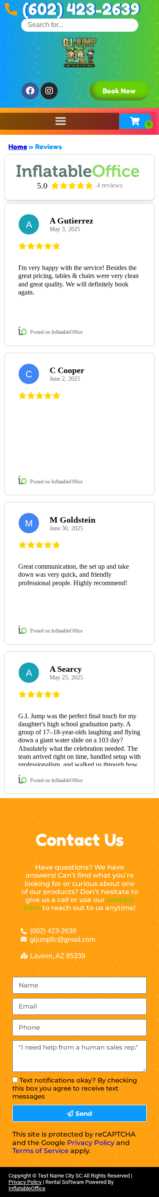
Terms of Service (40, 1151)
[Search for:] (79, 24)
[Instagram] (49, 90)
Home (17, 146)
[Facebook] (30, 90)
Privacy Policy (90, 1143)
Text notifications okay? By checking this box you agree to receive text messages (74, 1088)
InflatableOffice (26, 1188)
